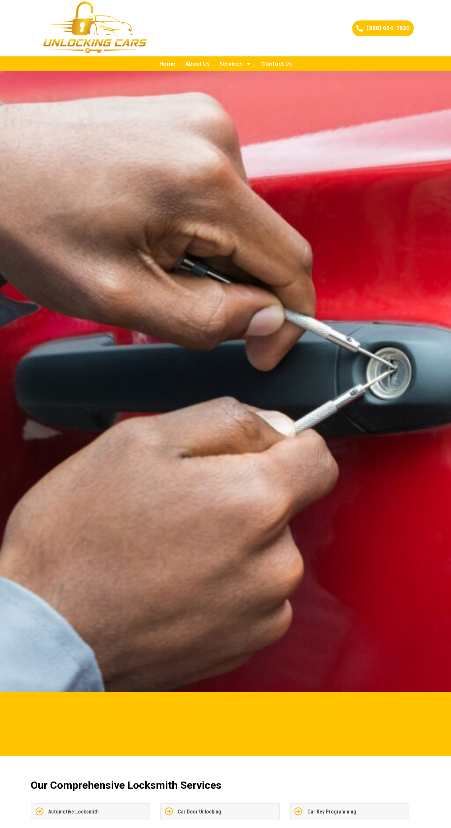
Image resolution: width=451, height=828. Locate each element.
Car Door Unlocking (199, 812)
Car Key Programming (331, 812)
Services (231, 64)
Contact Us (276, 64)
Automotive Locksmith (73, 812)
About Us (197, 64)
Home (167, 64)
